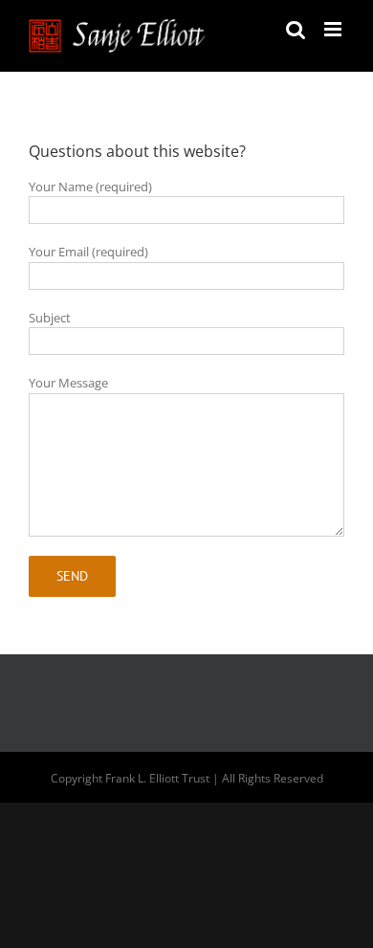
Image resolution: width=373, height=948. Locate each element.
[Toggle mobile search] (295, 29)
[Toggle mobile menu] (334, 29)
